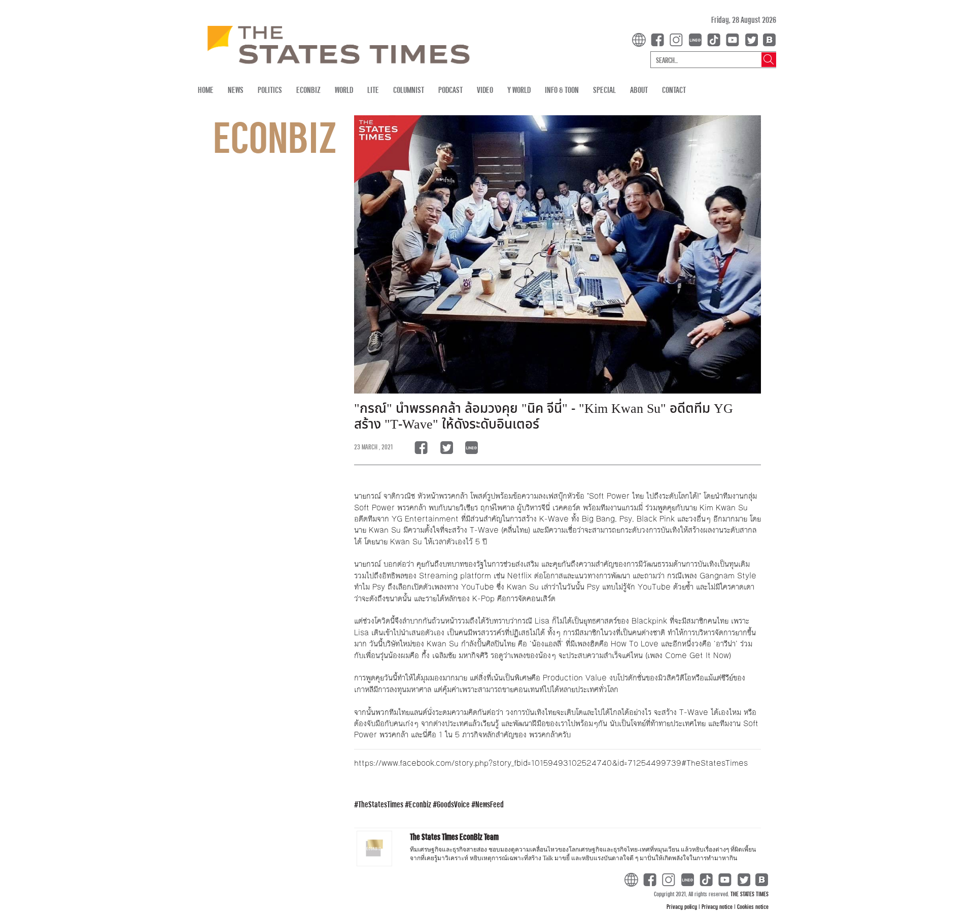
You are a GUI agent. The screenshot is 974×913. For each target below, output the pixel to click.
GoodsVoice (453, 804)
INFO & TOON (562, 89)
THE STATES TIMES (749, 894)
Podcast (450, 89)
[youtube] (734, 39)
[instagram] (678, 39)
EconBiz (308, 89)
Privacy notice (718, 906)
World (344, 89)
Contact (674, 89)
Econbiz (420, 804)
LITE (373, 89)
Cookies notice (753, 906)
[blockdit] (767, 39)
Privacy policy (683, 906)
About (639, 89)
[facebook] (659, 39)
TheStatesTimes (380, 804)
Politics (270, 89)
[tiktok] (715, 39)
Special (604, 89)
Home (206, 89)
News (236, 89)
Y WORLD (519, 89)
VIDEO (485, 89)
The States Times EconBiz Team (454, 836)
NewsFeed (489, 804)
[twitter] (751, 39)
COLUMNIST (408, 89)
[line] (697, 39)
